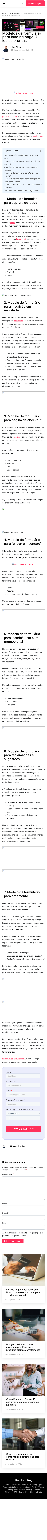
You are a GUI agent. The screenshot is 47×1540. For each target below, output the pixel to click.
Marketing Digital (36, 1485)
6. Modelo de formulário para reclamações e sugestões (23, 186)
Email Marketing (25, 1490)
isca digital (21, 239)
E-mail (5, 1213)
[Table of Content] (41, 151)
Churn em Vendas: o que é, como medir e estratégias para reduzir (22, 1457)
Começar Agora (35, 3)
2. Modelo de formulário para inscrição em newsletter (22, 162)
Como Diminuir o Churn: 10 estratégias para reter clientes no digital (22, 1402)
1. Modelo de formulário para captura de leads (21, 156)
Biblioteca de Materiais (19, 1485)
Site (4, 1223)
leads (12, 223)
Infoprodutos (25, 1487)
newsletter (18, 321)
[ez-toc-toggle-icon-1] (39, 151)
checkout (17, 437)
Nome (5, 1203)
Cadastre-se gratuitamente (14, 1059)
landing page (38, 136)
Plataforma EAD (11, 1492)
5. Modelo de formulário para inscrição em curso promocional (22, 180)
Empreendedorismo (10, 1487)
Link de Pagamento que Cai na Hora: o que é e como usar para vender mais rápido (23, 1292)
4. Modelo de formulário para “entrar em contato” (21, 174)
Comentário (8, 1174)
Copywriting (24, 1492)
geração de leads (9, 116)
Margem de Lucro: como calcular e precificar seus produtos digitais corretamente (23, 1347)
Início (4, 13)
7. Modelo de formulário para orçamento (21, 190)
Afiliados (37, 1490)
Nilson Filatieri (16, 47)
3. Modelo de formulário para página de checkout (21, 168)
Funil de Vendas (15, 13)
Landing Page (12, 1490)
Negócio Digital (36, 1492)
